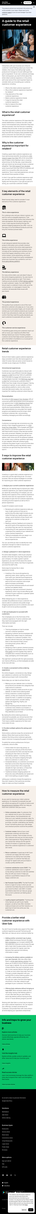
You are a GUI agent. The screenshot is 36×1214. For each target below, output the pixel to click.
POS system (9, 651)
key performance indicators (10, 805)
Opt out (24, 1209)
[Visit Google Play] (7, 1192)
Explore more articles (9, 1032)
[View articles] (3, 1028)
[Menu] (33, 2)
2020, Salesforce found (22, 403)
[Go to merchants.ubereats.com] (6, 2)
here (26, 1204)
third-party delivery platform (11, 261)
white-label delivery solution (19, 961)
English (6, 1182)
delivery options (28, 281)
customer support (7, 12)
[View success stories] (3, 1069)
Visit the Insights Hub (9, 1053)
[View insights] (3, 1050)
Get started (27, 2)
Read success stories (9, 1072)
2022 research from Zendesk (21, 166)
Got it (30, 1209)
